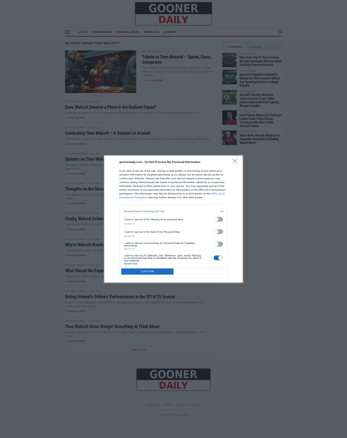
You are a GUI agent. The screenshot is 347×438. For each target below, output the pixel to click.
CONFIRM (147, 271)
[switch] (218, 219)
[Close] (236, 162)
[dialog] (173, 219)
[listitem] (173, 211)
